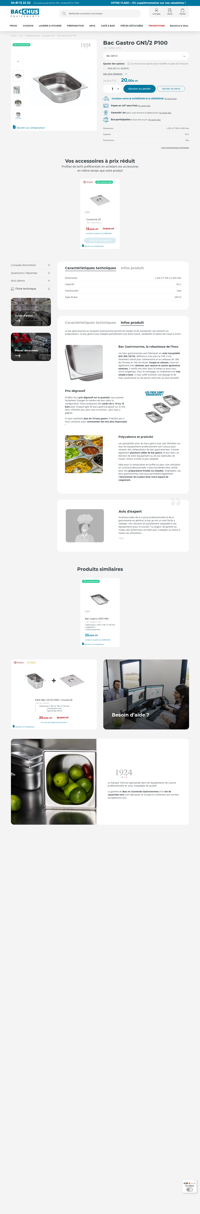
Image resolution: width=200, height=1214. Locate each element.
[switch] (190, 1189)
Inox (92, 25)
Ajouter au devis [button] (171, 88)
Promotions (157, 25)
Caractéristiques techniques (90, 268)
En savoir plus (171, 99)
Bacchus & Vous (179, 25)
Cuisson (28, 25)
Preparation (75, 25)
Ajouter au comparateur (30, 127)
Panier (183, 14)
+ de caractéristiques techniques (175, 147)
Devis (169, 14)
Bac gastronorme (33, 35)
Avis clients (18, 280)
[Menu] (195, 1181)
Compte (156, 14)
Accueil (14, 35)
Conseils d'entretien (23, 265)
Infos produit (132, 268)
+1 (18, 61)
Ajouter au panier (139, 88)
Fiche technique (25, 288)
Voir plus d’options (112, 74)
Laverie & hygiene (50, 25)
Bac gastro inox (49, 35)
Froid (13, 25)
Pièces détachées (131, 25)
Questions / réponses (24, 273)
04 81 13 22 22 (20, 3)
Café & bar (108, 25)
